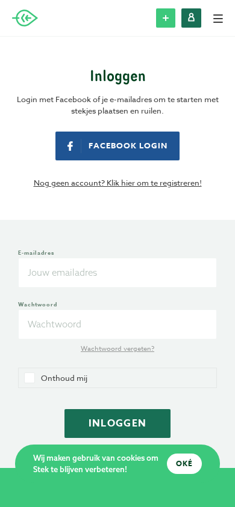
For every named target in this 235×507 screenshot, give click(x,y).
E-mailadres (36, 252)
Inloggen (117, 423)
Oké (184, 463)
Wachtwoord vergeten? (117, 349)
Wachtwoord (37, 304)
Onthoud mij (64, 377)
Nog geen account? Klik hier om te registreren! (118, 182)
